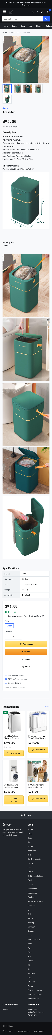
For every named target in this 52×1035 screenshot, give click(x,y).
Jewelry (31, 922)
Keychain (31, 927)
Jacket (30, 918)
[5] (7, 99)
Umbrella (31, 982)
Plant (30, 952)
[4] (38, 88)
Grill (29, 914)
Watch (30, 986)
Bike (29, 855)
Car (29, 867)
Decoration (32, 889)
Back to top (26, 815)
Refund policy (38, 1031)
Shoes (30, 961)
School (30, 956)
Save (27, 659)
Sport (30, 969)
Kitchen (31, 931)
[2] (17, 88)
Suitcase (31, 973)
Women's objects (35, 994)
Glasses (31, 906)
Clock (30, 880)
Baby (23, 26)
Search (5, 1009)
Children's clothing (35, 876)
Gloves (31, 910)
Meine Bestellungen (36, 1012)
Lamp (30, 935)
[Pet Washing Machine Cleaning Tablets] (38, 771)
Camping (31, 863)
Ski (29, 965)
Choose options (13, 800)
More (47, 707)
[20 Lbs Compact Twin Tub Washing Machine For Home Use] (38, 722)
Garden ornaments (35, 901)
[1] (7, 88)
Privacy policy (8, 1031)
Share (27, 666)
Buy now (26, 651)
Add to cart (28, 644)
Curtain (30, 884)
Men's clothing (34, 939)
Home (5, 26)
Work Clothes (33, 999)
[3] (27, 88)
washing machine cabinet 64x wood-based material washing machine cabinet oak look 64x (13, 786)
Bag (30, 26)
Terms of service (23, 1031)
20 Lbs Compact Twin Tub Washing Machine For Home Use (37, 737)
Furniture (31, 897)
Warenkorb (32, 1015)
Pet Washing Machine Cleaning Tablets (36, 786)
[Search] (46, 18)
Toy (29, 978)
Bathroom (15, 32)
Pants (30, 944)
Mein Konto (32, 1009)
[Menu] (4, 12)
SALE (14, 26)
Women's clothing (35, 990)
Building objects (34, 859)
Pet (29, 948)
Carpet (30, 872)
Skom (5, 108)
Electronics (32, 893)
